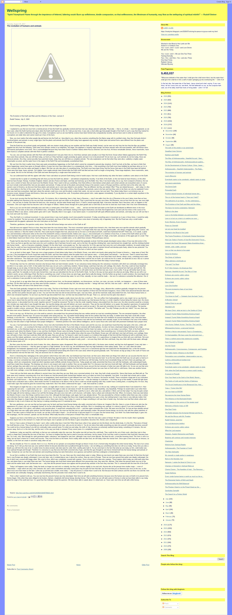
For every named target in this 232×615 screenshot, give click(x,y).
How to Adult (169, 282)
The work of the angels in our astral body (179, 148)
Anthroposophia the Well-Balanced (177, 483)
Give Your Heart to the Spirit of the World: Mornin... (183, 377)
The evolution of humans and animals (178, 172)
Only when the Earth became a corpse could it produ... (184, 370)
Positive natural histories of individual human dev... (183, 194)
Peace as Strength (171, 225)
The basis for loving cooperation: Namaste (180, 208)
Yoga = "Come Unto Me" (173, 388)
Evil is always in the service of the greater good (181, 402)
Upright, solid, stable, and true (175, 247)
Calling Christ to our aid (173, 303)
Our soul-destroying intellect (175, 423)
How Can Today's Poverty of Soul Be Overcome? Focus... (185, 240)
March (168, 513)
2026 (165, 96)
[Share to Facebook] (39, 496)
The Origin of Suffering (173, 257)
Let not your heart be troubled (175, 229)
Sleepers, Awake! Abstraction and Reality (179, 434)
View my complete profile (170, 34)
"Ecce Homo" (169, 293)
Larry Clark (168, 28)
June (167, 502)
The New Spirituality (172, 452)
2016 (165, 525)
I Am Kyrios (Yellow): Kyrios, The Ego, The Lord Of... (183, 324)
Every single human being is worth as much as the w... (184, 476)
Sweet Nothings (170, 473)
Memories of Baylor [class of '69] (176, 406)
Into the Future (170, 346)
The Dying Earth (170, 187)
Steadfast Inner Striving (173, 151)
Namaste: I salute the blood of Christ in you (180, 462)
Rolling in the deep (171, 211)
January (169, 520)
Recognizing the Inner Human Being (177, 395)
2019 (165, 121)
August (168, 145)
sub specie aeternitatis (173, 183)
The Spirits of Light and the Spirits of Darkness (181, 381)
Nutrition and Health (172, 155)
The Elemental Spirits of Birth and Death (179, 480)
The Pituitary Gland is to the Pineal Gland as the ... (183, 487)
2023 (165, 107)
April (167, 509)
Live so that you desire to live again (177, 250)
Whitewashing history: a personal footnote (179, 328)
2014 (165, 532)
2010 (165, 546)
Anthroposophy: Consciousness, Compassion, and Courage (186, 349)
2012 (165, 539)
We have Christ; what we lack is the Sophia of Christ (183, 310)
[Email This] (32, 496)
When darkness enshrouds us (175, 261)
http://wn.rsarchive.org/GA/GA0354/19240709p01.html (35, 493)
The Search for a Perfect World (176, 494)
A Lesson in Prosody (172, 374)
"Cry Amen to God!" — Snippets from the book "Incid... (184, 296)
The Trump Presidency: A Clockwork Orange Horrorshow (184, 236)
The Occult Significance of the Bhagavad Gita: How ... (184, 385)
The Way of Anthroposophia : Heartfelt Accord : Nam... (184, 158)
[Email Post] (29, 497)
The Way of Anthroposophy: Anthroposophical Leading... (184, 162)
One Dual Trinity (170, 409)
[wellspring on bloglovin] (171, 595)
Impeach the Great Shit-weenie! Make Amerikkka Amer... (185, 243)
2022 (165, 110)
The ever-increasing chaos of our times (178, 289)
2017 (165, 128)
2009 (165, 549)
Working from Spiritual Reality (175, 445)
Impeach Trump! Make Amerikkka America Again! (182, 314)
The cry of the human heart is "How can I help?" (182, 197)
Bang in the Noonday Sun (174, 459)
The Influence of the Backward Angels (178, 399)
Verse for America (171, 254)
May (167, 506)
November (169, 134)
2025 (165, 100)
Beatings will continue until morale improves (180, 438)
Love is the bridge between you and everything (181, 215)
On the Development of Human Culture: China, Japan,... (184, 165)
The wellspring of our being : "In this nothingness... (183, 201)
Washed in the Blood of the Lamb (176, 232)
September (170, 141)
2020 (165, 117)
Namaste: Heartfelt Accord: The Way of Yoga (181, 271)
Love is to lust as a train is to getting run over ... (182, 218)
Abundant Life (170, 307)
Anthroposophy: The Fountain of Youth (178, 448)
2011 (165, 542)
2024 (165, 103)
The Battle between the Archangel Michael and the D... (184, 413)
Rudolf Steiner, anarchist (173, 420)
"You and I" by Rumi (172, 264)
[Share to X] (36, 496)
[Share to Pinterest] (41, 496)
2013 (165, 535)
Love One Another (171, 286)
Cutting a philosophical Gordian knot (177, 360)
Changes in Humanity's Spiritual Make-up (179, 466)
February (169, 516)
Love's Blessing (170, 176)
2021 (165, 114)
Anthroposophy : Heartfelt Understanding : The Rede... (184, 169)
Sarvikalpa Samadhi (172, 490)
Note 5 (85, 234)
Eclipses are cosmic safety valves (177, 275)
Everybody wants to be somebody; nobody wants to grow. (185, 179)
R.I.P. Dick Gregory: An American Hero (178, 268)
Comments (168, 607)
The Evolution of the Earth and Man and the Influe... (183, 204)
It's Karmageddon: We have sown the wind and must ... (184, 335)
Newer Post (11, 565)
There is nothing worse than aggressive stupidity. (182, 339)
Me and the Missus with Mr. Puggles (178, 416)
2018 (165, 124)
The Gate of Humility (172, 363)
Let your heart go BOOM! (174, 392)
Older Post (145, 565)
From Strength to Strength (174, 342)
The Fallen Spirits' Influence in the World (179, 353)
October (169, 138)
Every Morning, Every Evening (175, 222)
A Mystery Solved (171, 300)
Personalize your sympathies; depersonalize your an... (184, 356)
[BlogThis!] (34, 496)
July (167, 499)
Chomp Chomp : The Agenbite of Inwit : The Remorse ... (184, 469)
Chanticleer (169, 441)
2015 (165, 528)
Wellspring (17, 10)
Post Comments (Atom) (25, 569)
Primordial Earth (170, 190)
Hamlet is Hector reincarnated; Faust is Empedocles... (184, 331)
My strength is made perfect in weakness (179, 455)
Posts (166, 603)
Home (78, 565)
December (169, 131)
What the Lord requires (173, 430)
